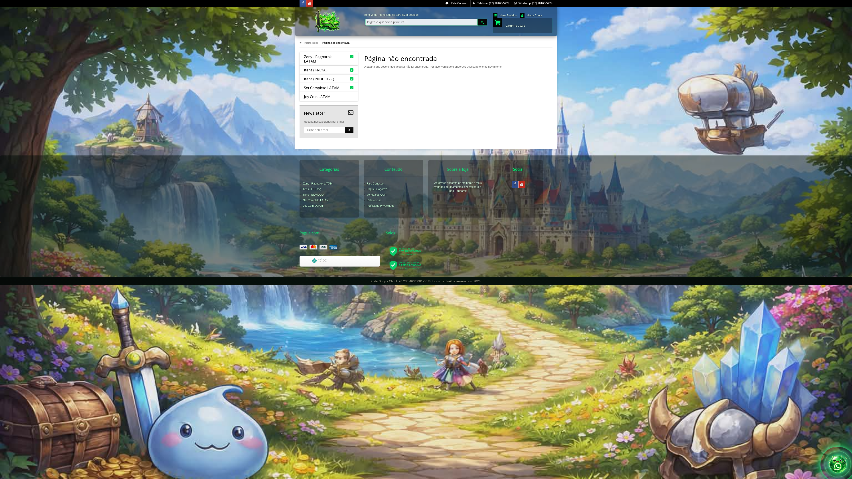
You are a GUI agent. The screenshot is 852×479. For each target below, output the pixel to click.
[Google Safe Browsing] (408, 265)
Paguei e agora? (377, 189)
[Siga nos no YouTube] (522, 184)
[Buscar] (482, 22)
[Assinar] (349, 130)
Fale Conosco (459, 3)
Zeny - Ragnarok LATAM (317, 183)
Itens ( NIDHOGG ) (314, 194)
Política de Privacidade (380, 205)
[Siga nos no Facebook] (303, 3)
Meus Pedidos (508, 15)
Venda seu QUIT (377, 194)
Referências (374, 200)
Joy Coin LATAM (313, 205)
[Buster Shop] (329, 21)
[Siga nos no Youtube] (309, 3)
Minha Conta (534, 15)
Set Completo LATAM (316, 200)
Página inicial (311, 42)
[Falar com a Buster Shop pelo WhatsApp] (838, 464)
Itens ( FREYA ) (312, 189)
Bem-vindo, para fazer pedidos (391, 14)
